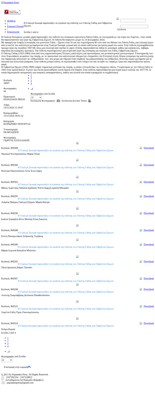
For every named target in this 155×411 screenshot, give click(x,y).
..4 (32, 88)
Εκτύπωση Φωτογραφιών (43, 100)
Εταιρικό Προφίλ (15, 26)
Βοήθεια (11, 21)
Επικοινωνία (13, 32)
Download (149, 148)
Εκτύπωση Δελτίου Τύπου (74, 100)
